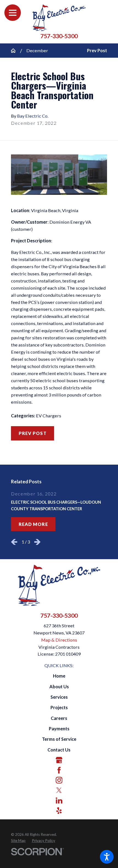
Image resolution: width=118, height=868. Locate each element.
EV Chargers (48, 415)
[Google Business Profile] (59, 760)
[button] (107, 857)
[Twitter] (59, 790)
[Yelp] (59, 810)
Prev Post (33, 433)
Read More (33, 524)
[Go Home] (15, 50)
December (37, 50)
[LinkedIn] (59, 800)
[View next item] (37, 542)
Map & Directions (59, 639)
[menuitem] (59, 676)
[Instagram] (59, 780)
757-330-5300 (59, 36)
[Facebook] (59, 770)
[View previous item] (14, 542)
